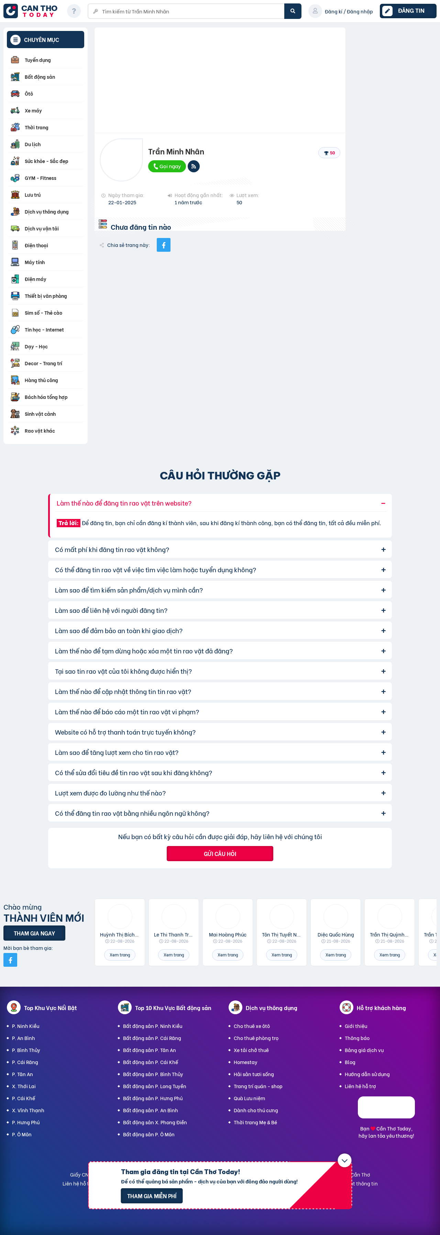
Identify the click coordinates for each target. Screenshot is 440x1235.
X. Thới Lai (24, 1086)
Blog (350, 1061)
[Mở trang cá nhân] (120, 916)
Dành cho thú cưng (256, 1110)
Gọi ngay (169, 166)
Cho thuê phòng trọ (256, 1037)
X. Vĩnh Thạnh (28, 1110)
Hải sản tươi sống (254, 1073)
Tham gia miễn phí (151, 1196)
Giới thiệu (356, 1025)
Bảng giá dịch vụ (364, 1049)
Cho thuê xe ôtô (252, 1025)
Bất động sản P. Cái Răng (152, 1037)
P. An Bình (23, 1037)
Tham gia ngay (34, 933)
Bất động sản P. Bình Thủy (153, 1073)
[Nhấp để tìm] (292, 11)
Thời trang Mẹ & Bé (255, 1122)
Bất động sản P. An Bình (150, 1110)
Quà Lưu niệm (249, 1098)
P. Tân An (22, 1073)
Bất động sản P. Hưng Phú (153, 1098)
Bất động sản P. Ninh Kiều (152, 1025)
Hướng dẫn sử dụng (367, 1073)
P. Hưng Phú (26, 1122)
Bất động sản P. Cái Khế (150, 1061)
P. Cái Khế (23, 1098)
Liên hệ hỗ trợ (360, 1086)
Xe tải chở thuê (251, 1049)
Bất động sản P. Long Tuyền (154, 1086)
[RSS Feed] (194, 166)
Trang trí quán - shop (258, 1086)
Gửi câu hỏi (220, 853)
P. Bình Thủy (26, 1049)
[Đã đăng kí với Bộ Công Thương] (386, 1116)
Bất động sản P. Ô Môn (149, 1134)
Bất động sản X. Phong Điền (155, 1122)
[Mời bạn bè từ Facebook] (10, 960)
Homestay (245, 1061)
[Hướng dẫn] (74, 11)
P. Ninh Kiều (25, 1025)
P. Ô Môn (22, 1134)
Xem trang (120, 954)
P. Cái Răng (25, 1061)
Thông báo (357, 1037)
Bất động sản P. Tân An (149, 1049)
